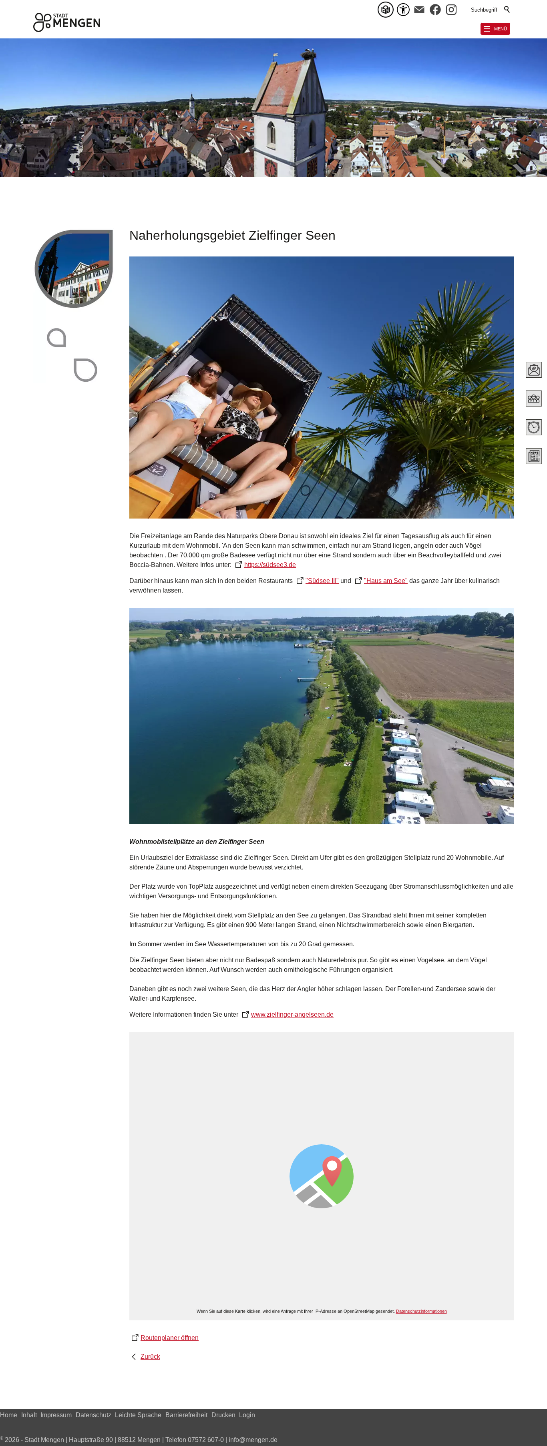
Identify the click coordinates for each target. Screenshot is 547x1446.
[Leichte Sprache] (387, 10)
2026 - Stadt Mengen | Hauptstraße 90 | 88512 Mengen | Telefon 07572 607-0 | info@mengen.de (139, 1439)
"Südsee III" (322, 580)
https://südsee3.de (270, 564)
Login (247, 1415)
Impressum (56, 1415)
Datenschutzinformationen (421, 1311)
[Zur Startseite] (66, 22)
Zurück (150, 1356)
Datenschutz (93, 1415)
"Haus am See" (386, 580)
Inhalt (29, 1415)
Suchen (507, 9)
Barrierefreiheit (186, 1415)
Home (8, 1415)
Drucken (223, 1415)
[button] (419, 10)
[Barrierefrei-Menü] (403, 9)
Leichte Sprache (138, 1415)
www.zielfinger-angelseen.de (292, 1014)
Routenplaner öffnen (170, 1337)
